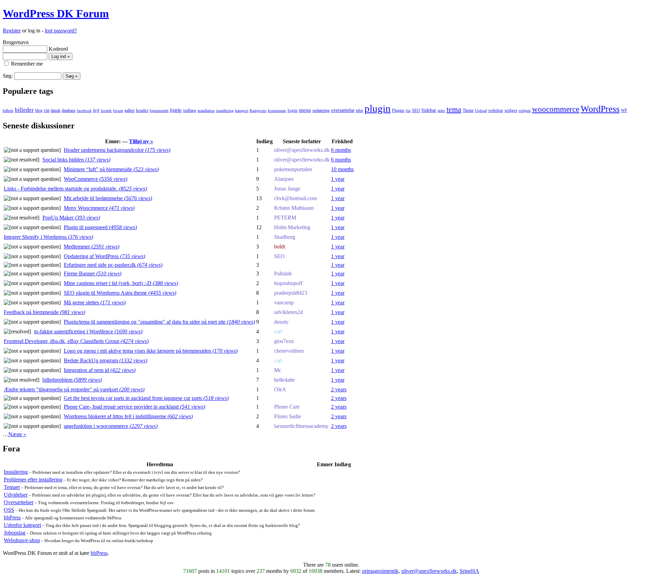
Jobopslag (15, 533)
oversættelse (342, 110)
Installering (16, 472)
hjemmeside (159, 110)
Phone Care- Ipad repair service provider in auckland (134, 407)
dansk (55, 110)
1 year (337, 179)
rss (408, 110)
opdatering (321, 110)
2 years (339, 389)
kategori (241, 110)
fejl (96, 110)
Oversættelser (18, 502)
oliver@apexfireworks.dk (429, 571)
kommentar (277, 111)
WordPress (600, 109)
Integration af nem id (100, 370)
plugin (377, 108)
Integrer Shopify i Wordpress (48, 237)
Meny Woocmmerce (99, 208)
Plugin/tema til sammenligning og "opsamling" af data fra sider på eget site (159, 322)
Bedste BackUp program (105, 360)
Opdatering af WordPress (104, 256)
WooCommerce (95, 179)
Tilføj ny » (141, 141)
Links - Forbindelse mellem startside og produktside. (75, 189)
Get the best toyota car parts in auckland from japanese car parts (146, 398)
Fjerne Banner (92, 273)
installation (206, 110)
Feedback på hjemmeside (44, 312)
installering (225, 110)
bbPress (12, 517)
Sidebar (428, 110)
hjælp (176, 110)
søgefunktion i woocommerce (111, 426)
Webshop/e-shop (22, 540)
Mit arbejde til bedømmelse (108, 198)
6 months (341, 150)
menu (305, 110)
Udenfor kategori (22, 525)
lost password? (61, 30)
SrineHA (469, 571)
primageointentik (380, 571)
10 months (342, 169)
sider (441, 110)
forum (118, 110)
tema (454, 109)
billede (8, 110)
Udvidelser (16, 495)
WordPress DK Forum (56, 13)
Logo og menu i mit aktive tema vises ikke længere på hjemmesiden (151, 351)
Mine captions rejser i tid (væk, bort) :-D (121, 283)
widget (510, 110)
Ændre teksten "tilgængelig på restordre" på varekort (74, 389)
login (293, 110)
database (69, 110)
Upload (481, 111)
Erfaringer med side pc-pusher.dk (113, 265)
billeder (24, 110)
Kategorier (258, 110)
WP (624, 110)
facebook (84, 110)
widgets (525, 110)
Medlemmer (91, 247)
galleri (129, 110)
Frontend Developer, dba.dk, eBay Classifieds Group (76, 341)
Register (12, 30)
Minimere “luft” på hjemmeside (111, 169)
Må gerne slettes (95, 302)
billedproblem (72, 380)
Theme (468, 110)
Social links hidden (76, 160)
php (359, 110)
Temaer (12, 487)
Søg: (8, 76)
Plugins (398, 110)
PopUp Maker (71, 218)
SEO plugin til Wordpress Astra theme (120, 293)
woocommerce (555, 109)
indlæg (189, 110)
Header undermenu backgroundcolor (117, 150)
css (46, 110)
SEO (416, 110)
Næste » (17, 434)
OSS (9, 510)
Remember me (26, 64)
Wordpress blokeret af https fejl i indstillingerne (128, 416)
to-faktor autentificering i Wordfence (88, 331)
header (142, 110)
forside (106, 110)
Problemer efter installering (33, 479)
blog (38, 110)
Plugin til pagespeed (100, 227)
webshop (495, 110)
